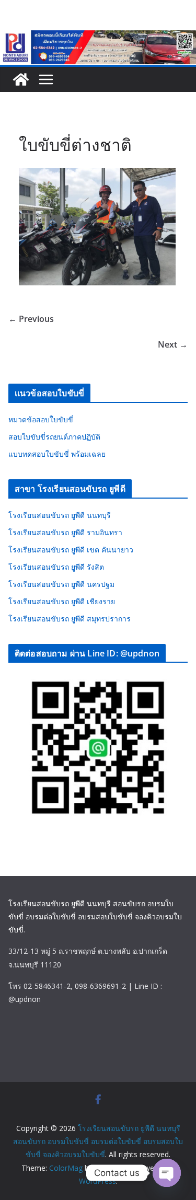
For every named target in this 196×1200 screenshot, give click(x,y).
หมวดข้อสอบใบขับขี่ (40, 419)
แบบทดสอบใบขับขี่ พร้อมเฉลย (57, 454)
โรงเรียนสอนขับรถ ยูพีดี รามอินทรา (65, 532)
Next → (173, 344)
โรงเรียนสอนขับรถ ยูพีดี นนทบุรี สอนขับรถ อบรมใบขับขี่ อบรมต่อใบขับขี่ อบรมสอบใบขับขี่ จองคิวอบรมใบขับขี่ (95, 916)
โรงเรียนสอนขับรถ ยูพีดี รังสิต (56, 567)
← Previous (31, 319)
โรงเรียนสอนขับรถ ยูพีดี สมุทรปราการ (69, 619)
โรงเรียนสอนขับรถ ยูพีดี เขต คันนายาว (70, 550)
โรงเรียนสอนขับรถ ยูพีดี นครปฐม (61, 584)
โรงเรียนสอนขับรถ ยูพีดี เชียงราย (61, 601)
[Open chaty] (167, 1173)
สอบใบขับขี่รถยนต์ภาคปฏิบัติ (54, 437)
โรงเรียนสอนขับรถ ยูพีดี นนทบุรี (59, 515)
